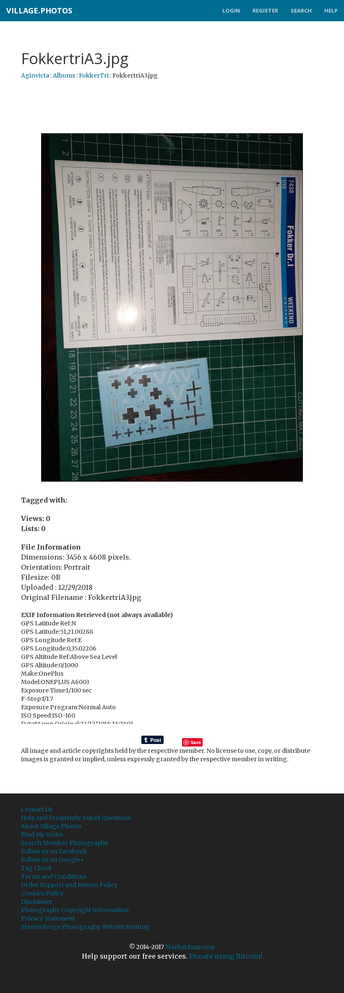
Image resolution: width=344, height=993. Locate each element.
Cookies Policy (42, 893)
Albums (64, 75)
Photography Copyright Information (75, 910)
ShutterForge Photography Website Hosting (85, 927)
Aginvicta (35, 75)
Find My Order (42, 834)
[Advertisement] (173, 107)
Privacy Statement (48, 918)
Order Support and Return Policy (69, 885)
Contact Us (36, 809)
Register (265, 10)
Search (301, 10)
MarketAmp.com (190, 947)
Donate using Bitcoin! (225, 956)
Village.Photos (39, 10)
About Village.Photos (51, 826)
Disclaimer (36, 901)
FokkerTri (94, 75)
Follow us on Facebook (54, 851)
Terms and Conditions (53, 876)
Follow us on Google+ (52, 859)
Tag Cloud (36, 868)
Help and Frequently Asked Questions (76, 818)
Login (231, 10)
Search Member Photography (64, 843)
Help (331, 10)
